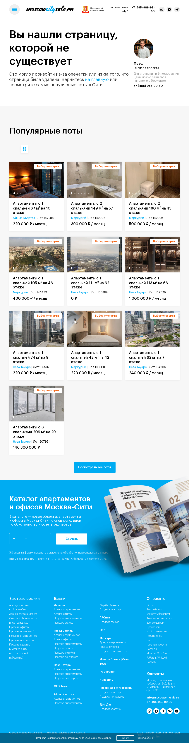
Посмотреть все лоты (94, 467)
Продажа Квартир (110, 609)
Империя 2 (107, 680)
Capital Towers (109, 605)
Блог (149, 640)
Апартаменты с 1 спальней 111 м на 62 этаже (90, 282)
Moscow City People (159, 653)
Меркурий (78, 218)
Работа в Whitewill (157, 658)
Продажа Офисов (63, 623)
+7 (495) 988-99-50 (143, 9)
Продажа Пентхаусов (66, 657)
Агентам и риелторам (159, 618)
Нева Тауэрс (80, 292)
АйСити (105, 617)
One (102, 630)
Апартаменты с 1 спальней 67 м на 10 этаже (31, 208)
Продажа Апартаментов (68, 618)
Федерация (107, 672)
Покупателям (154, 636)
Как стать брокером (158, 614)
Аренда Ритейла (109, 647)
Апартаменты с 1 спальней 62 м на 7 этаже (146, 357)
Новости (152, 662)
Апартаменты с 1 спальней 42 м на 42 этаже (90, 357)
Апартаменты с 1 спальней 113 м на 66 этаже (148, 282)
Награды (152, 649)
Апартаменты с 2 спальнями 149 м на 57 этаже (92, 208)
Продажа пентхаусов (21, 640)
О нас (150, 605)
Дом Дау (105, 704)
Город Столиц (63, 631)
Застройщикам (155, 623)
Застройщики (154, 609)
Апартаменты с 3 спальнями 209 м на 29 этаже (34, 431)
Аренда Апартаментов (67, 609)
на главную (97, 79)
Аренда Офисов (63, 614)
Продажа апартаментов (23, 636)
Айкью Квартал (24, 218)
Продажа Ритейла (64, 653)
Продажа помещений (21, 631)
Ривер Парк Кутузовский (116, 688)
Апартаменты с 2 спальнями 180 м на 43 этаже (150, 208)
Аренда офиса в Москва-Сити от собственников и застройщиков (23, 618)
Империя (60, 605)
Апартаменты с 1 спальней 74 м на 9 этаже (31, 357)
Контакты (155, 674)
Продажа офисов (19, 627)
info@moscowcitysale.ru (163, 697)
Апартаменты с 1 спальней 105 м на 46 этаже (33, 282)
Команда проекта (157, 644)
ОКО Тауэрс (62, 686)
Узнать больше (145, 738)
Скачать (72, 538)
